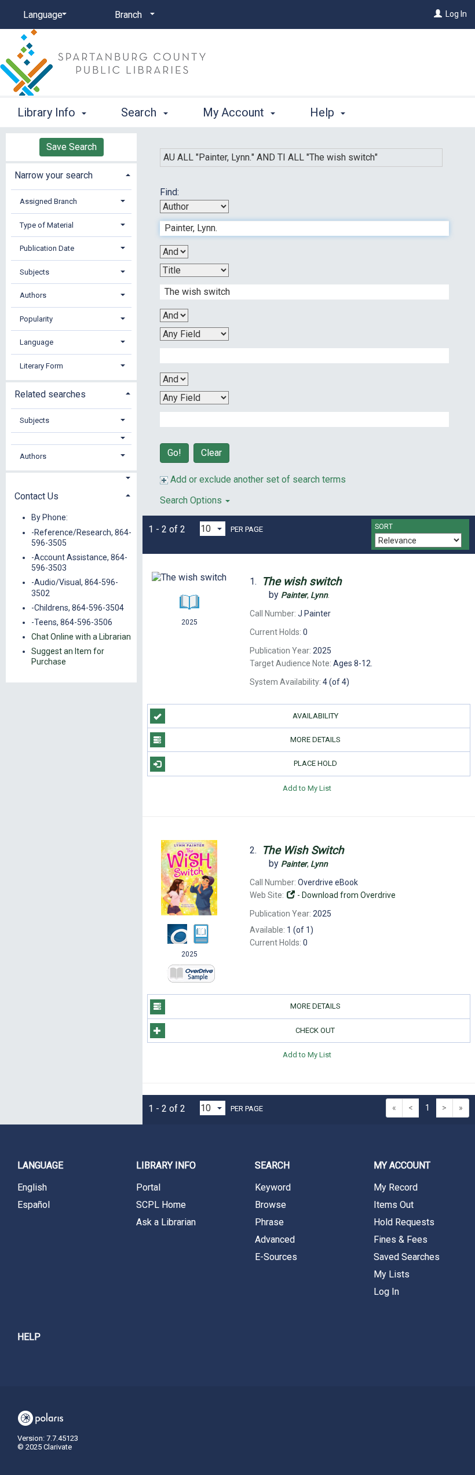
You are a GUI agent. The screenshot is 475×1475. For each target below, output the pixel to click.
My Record (396, 1187)
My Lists (392, 1274)
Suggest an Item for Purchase (67, 656)
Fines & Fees (400, 1239)
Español (33, 1204)
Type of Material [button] (47, 225)
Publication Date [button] (47, 248)
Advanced (275, 1239)
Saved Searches (407, 1256)
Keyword (273, 1187)
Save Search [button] (71, 146)
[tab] (71, 174)
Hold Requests (404, 1222)
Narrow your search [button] (53, 175)
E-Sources (276, 1256)
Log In (456, 14)
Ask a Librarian (166, 1222)
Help (29, 1336)
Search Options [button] (192, 500)
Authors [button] (33, 295)
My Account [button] (235, 112)
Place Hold (315, 763)
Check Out (315, 1030)
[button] (71, 438)
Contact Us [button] (36, 496)
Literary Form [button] (41, 366)
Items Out (394, 1204)
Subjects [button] (34, 272)
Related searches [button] (50, 394)
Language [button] (36, 342)
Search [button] (140, 112)
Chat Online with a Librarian (81, 636)
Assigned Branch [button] (48, 201)
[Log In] (438, 14)
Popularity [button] (36, 319)
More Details (315, 739)
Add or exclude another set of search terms (257, 479)
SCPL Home (161, 1204)
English (32, 1187)
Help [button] (323, 112)
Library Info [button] (47, 112)
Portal (148, 1187)
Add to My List (307, 788)
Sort (384, 527)
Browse (270, 1204)
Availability (315, 715)
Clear (211, 452)
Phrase (269, 1222)
